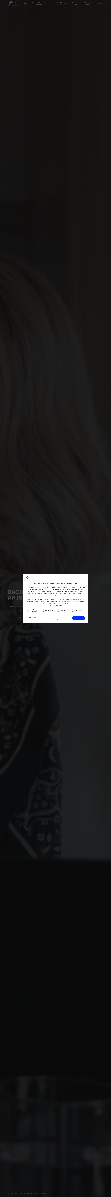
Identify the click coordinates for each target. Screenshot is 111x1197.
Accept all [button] (78, 618)
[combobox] (84, 577)
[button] (31, 617)
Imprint (50, 605)
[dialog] (55, 598)
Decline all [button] (64, 618)
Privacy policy (59, 605)
